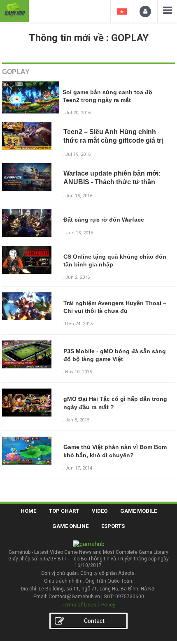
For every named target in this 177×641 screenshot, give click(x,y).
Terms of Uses (79, 605)
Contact (94, 621)
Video (99, 511)
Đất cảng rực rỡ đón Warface (103, 219)
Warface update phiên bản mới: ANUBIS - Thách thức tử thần (112, 177)
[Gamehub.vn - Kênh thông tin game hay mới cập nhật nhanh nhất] (14, 10)
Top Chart (64, 511)
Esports (113, 526)
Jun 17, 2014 (78, 468)
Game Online (70, 526)
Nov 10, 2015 (78, 372)
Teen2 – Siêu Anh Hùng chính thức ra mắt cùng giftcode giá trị (113, 136)
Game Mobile (138, 511)
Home (28, 511)
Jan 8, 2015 (77, 420)
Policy (108, 605)
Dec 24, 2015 (79, 323)
